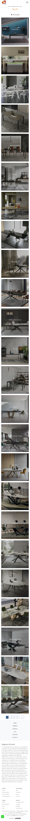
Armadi (17, 794)
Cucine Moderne (5, 792)
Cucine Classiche (5, 794)
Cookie (11, 815)
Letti (17, 790)
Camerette (18, 792)
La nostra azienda (19, 802)
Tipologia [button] (15, 734)
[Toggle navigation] (27, 2)
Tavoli (20, 6)
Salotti (3, 802)
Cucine (3, 790)
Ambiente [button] (15, 726)
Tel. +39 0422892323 (17, 812)
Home (9, 6)
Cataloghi (18, 806)
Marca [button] (15, 723)
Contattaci (18, 804)
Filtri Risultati (16, 14)
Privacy (7, 815)
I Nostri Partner (19, 808)
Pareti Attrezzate (5, 804)
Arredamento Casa (14, 6)
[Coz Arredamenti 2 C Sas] (4, 2)
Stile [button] (15, 731)
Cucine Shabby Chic (6, 796)
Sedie (3, 808)
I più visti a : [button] (15, 737)
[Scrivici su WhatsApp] (2, 816)
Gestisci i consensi (19, 815)
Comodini (18, 796)
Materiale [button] (15, 728)
